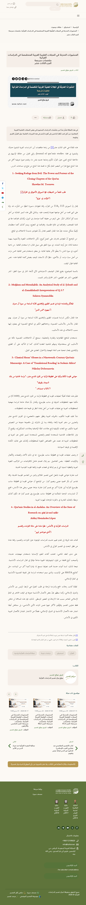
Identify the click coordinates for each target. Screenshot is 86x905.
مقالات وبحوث (56, 27)
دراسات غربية (46, 653)
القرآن (72, 653)
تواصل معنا (10, 7)
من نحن (10, 3)
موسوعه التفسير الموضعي (29, 896)
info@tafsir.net (69, 844)
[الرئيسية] (68, 5)
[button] (35, 117)
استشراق (67, 27)
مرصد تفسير (11, 896)
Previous (9, 694)
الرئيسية (76, 27)
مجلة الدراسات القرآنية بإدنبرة (24, 653)
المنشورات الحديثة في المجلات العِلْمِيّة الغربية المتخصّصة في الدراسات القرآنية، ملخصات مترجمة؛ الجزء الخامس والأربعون (41, 720)
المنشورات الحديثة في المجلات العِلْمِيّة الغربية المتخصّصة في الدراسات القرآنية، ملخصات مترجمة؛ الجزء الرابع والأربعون (17, 722)
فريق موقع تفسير (67, 70)
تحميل (59, 117)
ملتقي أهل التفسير (16, 892)
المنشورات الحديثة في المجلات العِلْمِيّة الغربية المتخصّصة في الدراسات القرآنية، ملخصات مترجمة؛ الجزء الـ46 (66, 719)
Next (15, 694)
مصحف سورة (37, 794)
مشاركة (46, 117)
